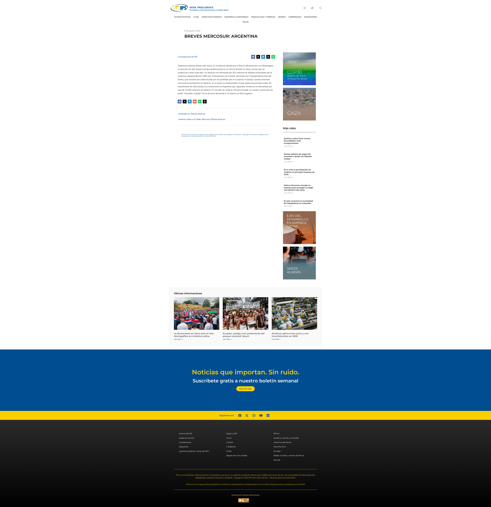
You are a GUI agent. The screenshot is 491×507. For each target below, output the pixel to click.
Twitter (229, 442)
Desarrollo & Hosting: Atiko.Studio (245, 495)
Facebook (231, 447)
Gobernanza (294, 17)
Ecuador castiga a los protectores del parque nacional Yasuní (244, 334)
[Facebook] (240, 415)
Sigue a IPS (231, 433)
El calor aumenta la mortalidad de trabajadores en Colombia (298, 202)
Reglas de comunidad (236, 455)
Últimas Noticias (182, 17)
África (276, 433)
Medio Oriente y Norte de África (289, 455)
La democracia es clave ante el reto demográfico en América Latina (194, 334)
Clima (196, 17)
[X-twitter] (247, 415)
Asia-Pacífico (280, 447)
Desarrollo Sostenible (236, 17)
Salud (246, 22)
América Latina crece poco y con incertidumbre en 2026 (290, 334)
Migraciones (310, 17)
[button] (320, 8)
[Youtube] (261, 415)
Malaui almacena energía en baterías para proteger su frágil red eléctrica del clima (298, 187)
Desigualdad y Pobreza (263, 17)
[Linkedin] (268, 415)
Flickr (229, 451)
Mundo (277, 460)
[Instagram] (254, 415)
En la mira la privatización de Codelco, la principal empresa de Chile (299, 172)
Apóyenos (183, 447)
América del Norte (282, 442)
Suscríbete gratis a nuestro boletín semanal (245, 381)
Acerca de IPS (185, 433)
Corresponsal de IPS (187, 56)
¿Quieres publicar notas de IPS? (194, 451)
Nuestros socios (186, 438)
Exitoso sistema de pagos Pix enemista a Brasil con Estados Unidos (298, 156)
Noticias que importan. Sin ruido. (245, 372)
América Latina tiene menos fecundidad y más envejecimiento (297, 140)
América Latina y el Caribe (189, 119)
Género (282, 17)
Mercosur (206, 119)
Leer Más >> (288, 146)
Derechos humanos (212, 17)
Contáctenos (185, 442)
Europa (277, 451)
